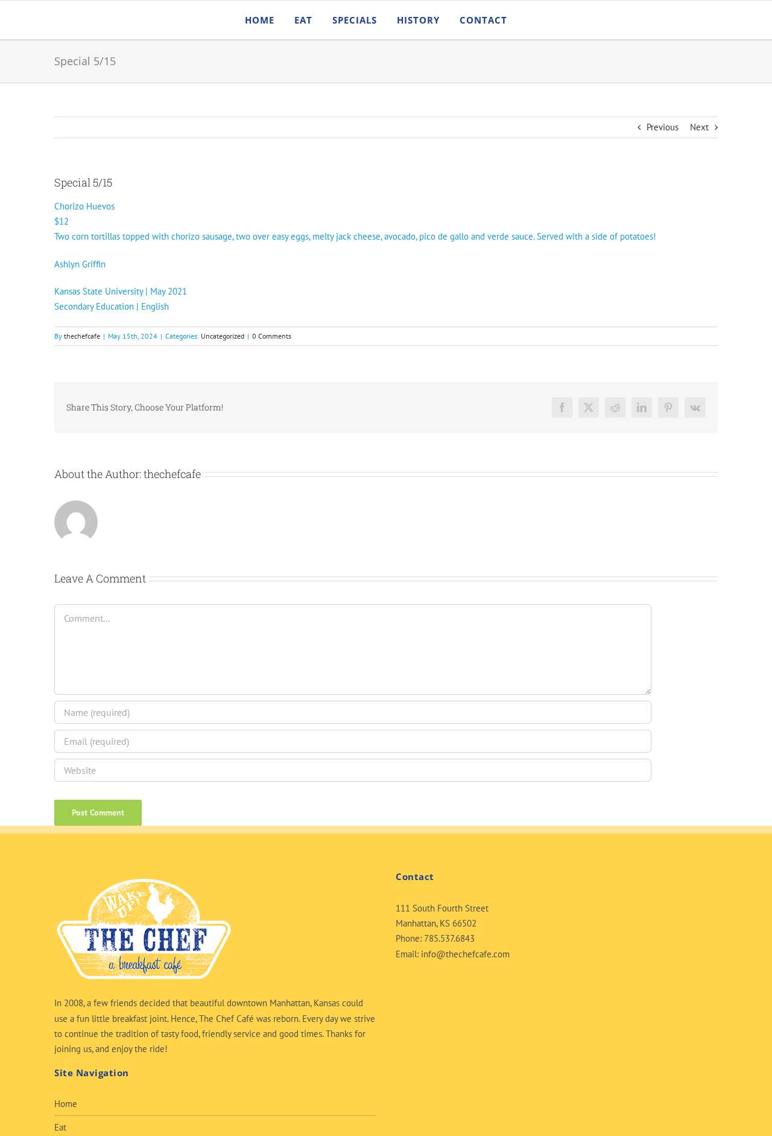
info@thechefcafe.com (465, 954)
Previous (663, 127)
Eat (60, 1127)
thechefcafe (82, 335)
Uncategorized (222, 335)
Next (699, 127)
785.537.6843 (449, 938)
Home (65, 1103)
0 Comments (271, 335)
